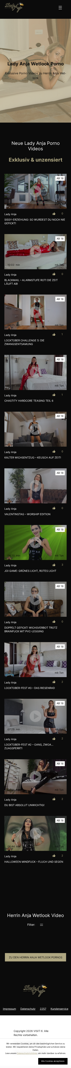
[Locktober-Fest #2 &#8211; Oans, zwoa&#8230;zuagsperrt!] (35, 716)
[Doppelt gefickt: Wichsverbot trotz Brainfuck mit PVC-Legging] (35, 599)
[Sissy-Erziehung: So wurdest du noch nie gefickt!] (35, 191)
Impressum (9, 1008)
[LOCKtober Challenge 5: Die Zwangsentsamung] (35, 312)
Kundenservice (59, 1008)
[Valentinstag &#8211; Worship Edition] (35, 485)
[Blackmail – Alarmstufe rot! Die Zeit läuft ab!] (35, 251)
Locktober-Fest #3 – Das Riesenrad (29, 687)
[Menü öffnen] (60, 7)
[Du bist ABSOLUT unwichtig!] (35, 776)
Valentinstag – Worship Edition (27, 514)
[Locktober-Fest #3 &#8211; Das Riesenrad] (35, 659)
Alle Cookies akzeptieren (52, 1061)
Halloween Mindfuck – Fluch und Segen (33, 861)
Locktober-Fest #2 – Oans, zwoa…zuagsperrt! (28, 746)
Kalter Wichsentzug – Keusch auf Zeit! (32, 457)
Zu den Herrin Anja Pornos (35, 957)
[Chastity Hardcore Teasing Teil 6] (35, 372)
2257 (43, 1008)
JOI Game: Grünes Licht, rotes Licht (30, 570)
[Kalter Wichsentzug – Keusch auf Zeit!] (35, 429)
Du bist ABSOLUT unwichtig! (24, 805)
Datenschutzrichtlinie (27, 1053)
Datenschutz (28, 1008)
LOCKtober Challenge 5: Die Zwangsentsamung (24, 342)
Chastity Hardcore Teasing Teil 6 (28, 400)
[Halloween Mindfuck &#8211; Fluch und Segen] (35, 833)
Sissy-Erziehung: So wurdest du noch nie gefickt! (34, 221)
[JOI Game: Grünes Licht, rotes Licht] (35, 542)
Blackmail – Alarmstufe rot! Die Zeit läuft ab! (31, 282)
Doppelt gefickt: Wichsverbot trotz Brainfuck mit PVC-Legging (30, 629)
